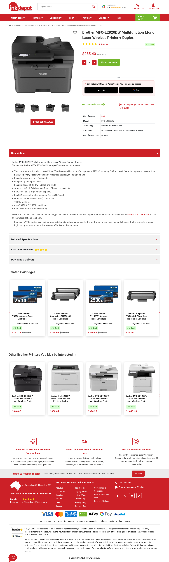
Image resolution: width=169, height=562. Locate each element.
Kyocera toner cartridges (82, 545)
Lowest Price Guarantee (66, 521)
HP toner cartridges (60, 545)
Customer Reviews (26, 251)
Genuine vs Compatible (88, 521)
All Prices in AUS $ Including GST (36, 485)
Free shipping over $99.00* (131, 487)
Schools (59, 506)
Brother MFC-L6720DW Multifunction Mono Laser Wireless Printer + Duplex (136, 400)
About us (59, 488)
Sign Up (138, 474)
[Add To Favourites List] (43, 33)
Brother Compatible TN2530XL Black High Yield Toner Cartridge (136, 316)
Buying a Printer (46, 521)
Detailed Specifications (24, 239)
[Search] (93, 6)
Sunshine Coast (73, 548)
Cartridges (17, 17)
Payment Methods (101, 501)
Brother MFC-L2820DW (138, 214)
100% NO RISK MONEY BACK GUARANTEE (30, 493)
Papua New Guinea (122, 548)
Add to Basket (110, 62)
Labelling (55, 17)
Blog (120, 521)
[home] (10, 25)
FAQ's (127, 521)
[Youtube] (131, 495)
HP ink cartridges (116, 542)
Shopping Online (108, 521)
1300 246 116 (124, 482)
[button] (159, 313)
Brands (102, 17)
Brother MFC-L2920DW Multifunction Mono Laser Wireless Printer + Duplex (98, 400)
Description (18, 153)
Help (118, 17)
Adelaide (33, 548)
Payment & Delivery (22, 259)
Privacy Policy (80, 502)
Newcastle (61, 548)
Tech (71, 17)
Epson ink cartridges (42, 545)
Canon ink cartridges (133, 542)
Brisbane (151, 545)
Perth (27, 548)
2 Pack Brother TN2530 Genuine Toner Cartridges (22, 316)
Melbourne (141, 545)
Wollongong (86, 548)
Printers (36, 17)
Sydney (133, 545)
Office (86, 17)
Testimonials (80, 488)
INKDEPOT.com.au (92, 558)
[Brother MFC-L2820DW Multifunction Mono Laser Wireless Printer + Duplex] (42, 64)
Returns (59, 499)
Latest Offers (80, 495)
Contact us (60, 492)
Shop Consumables (43, 122)
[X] (124, 495)
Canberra (52, 548)
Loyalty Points (81, 492)
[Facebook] (117, 495)
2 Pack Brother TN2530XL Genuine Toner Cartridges (98, 316)
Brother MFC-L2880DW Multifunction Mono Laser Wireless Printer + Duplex (22, 400)
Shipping (59, 495)
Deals (58, 502)
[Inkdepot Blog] (139, 495)
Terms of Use (80, 506)
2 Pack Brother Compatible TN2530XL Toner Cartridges (60, 316)
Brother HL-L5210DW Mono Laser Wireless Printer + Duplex (61, 398)
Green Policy (80, 499)
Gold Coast (42, 548)
